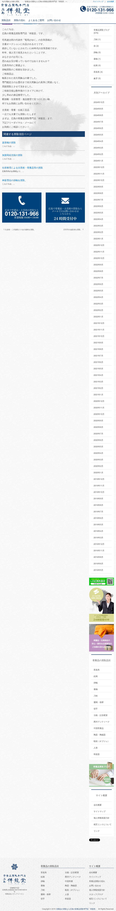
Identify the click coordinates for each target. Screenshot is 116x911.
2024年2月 (98, 154)
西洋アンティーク (101, 721)
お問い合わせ (54, 20)
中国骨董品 (99, 728)
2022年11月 (99, 251)
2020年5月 (98, 446)
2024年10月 (99, 102)
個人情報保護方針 (101, 817)
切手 (96, 708)
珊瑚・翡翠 (99, 702)
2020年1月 (98, 472)
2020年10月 (99, 414)
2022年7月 (98, 277)
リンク (97, 830)
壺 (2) (96, 45)
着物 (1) (97, 58)
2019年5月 (98, 524)
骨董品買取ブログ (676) (101, 31)
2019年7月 (98, 511)
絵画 (96, 676)
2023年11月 (99, 173)
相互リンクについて (102, 824)
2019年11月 (99, 485)
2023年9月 (98, 186)
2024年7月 (98, 121)
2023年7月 (98, 199)
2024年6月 (98, 128)
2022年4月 (98, 297)
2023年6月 (98, 206)
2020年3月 (98, 459)
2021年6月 (98, 362)
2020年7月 (98, 433)
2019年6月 (98, 518)
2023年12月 (99, 167)
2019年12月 (99, 479)
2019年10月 (99, 492)
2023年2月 (98, 232)
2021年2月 (98, 388)
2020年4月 (98, 453)
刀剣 (96, 695)
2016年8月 (98, 556)
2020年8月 (98, 427)
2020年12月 (99, 401)
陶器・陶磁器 (100, 734)
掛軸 (96, 682)
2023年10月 (99, 180)
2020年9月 (98, 420)
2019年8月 (98, 505)
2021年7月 (98, 355)
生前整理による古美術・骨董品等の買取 (22, 167)
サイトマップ (98, 1)
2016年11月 (99, 550)
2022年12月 (99, 245)
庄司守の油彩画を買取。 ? (73, 229)
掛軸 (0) (97, 52)
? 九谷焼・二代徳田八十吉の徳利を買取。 (20, 229)
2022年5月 (98, 290)
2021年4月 (98, 375)
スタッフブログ (96, 894)
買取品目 (6, 20)
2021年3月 (98, 381)
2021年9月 (98, 342)
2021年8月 (98, 349)
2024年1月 (98, 160)
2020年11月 (99, 407)
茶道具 (97, 669)
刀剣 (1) (97, 39)
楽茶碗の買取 (9, 142)
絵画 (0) (97, 65)
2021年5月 (98, 368)
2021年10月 (99, 336)
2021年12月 (99, 323)
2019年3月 (98, 537)
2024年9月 (98, 108)
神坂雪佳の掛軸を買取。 (14, 180)
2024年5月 (98, 134)
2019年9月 (98, 498)
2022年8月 (98, 271)
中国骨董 (69, 881)
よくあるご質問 (36, 20)
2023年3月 (98, 225)
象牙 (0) (97, 78)
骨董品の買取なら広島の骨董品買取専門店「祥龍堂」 (76, 909)
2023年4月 (98, 219)
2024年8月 (98, 115)
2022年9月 (98, 264)
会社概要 (110, 1)
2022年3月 (98, 303)
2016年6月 (98, 563)
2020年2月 (98, 466)
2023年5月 (98, 212)
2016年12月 (99, 544)
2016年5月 (98, 569)
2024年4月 (98, 141)
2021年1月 (98, 394)
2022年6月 (98, 284)
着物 (96, 689)
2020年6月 (98, 440)
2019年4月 (98, 531)
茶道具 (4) (98, 71)
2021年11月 (99, 329)
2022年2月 (98, 310)
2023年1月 (98, 238)
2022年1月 (98, 316)
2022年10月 (99, 258)
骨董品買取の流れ (97, 881)
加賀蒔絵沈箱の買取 (12, 155)
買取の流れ (19, 20)
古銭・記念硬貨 (101, 715)
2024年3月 (98, 147)
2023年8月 (98, 193)
